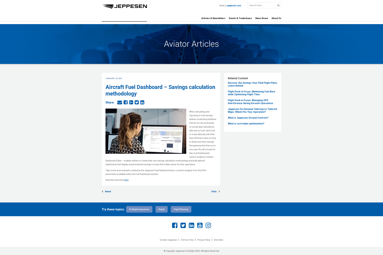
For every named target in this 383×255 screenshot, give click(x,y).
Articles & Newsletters (213, 18)
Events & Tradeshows (240, 18)
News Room (261, 18)
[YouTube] (200, 225)
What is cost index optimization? (246, 123)
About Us (276, 18)
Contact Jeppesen (168, 240)
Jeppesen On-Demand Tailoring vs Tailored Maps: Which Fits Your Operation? (252, 110)
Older (215, 191)
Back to (230, 5)
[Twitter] (183, 225)
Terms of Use (187, 240)
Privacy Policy (203, 240)
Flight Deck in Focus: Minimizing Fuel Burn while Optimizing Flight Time (251, 93)
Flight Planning (181, 209)
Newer (107, 191)
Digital (161, 209)
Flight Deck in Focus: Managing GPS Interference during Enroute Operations (250, 102)
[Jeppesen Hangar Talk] (161, 6)
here (126, 180)
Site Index (218, 240)
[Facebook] (174, 225)
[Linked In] (191, 225)
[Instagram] (208, 225)
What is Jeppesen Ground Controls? (248, 117)
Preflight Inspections (139, 209)
